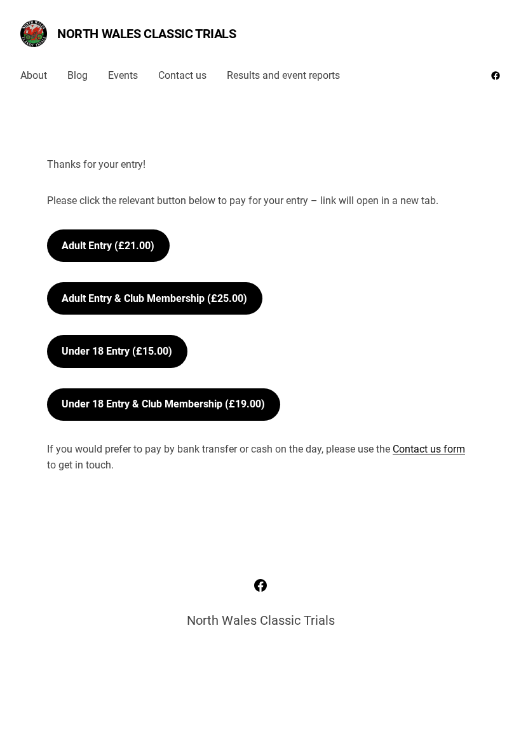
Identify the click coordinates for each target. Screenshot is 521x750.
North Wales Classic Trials (146, 33)
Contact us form (429, 449)
